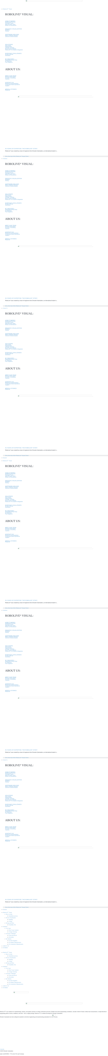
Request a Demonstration (11, 83)
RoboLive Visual (7, 460)
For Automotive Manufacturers (16, 944)
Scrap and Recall (13, 935)
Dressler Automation (10, 76)
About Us (5, 760)
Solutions (9, 44)
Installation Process (10, 22)
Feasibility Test (12, 924)
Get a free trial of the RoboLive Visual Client (16, 156)
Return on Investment (10, 25)
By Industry (8, 939)
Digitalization (8, 46)
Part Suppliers (9, 62)
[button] (54, 951)
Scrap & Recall (9, 54)
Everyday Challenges (11, 933)
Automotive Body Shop (11, 60)
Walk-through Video (10, 24)
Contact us (9, 82)
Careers (7, 79)
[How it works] (5, 19)
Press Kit (7, 90)
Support (7, 85)
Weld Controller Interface (11, 35)
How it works (10, 21)
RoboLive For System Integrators (14, 49)
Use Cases (8, 45)
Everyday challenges (13, 53)
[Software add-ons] (5, 33)
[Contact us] (5, 81)
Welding (7, 29)
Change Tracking (9, 47)
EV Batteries (8, 61)
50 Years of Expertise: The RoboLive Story (21, 148)
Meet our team (10, 76)
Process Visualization (13, 29)
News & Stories (11, 89)
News (1, 1041)
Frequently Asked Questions (12, 84)
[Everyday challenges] (5, 52)
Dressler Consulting (10, 78)
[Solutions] (5, 43)
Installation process (13, 916)
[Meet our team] (5, 74)
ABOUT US (6, 946)
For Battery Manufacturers (15, 942)
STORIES (5, 947)
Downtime (7, 55)
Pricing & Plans (9, 23)
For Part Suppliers (13, 940)
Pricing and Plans (10, 923)
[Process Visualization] (5, 27)
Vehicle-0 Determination (11, 36)
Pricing (1, 1027)
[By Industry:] (5, 57)
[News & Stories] (5, 87)
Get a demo (2, 1044)
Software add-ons (12, 34)
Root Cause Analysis (10, 48)
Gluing (7, 31)
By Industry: (9, 59)
